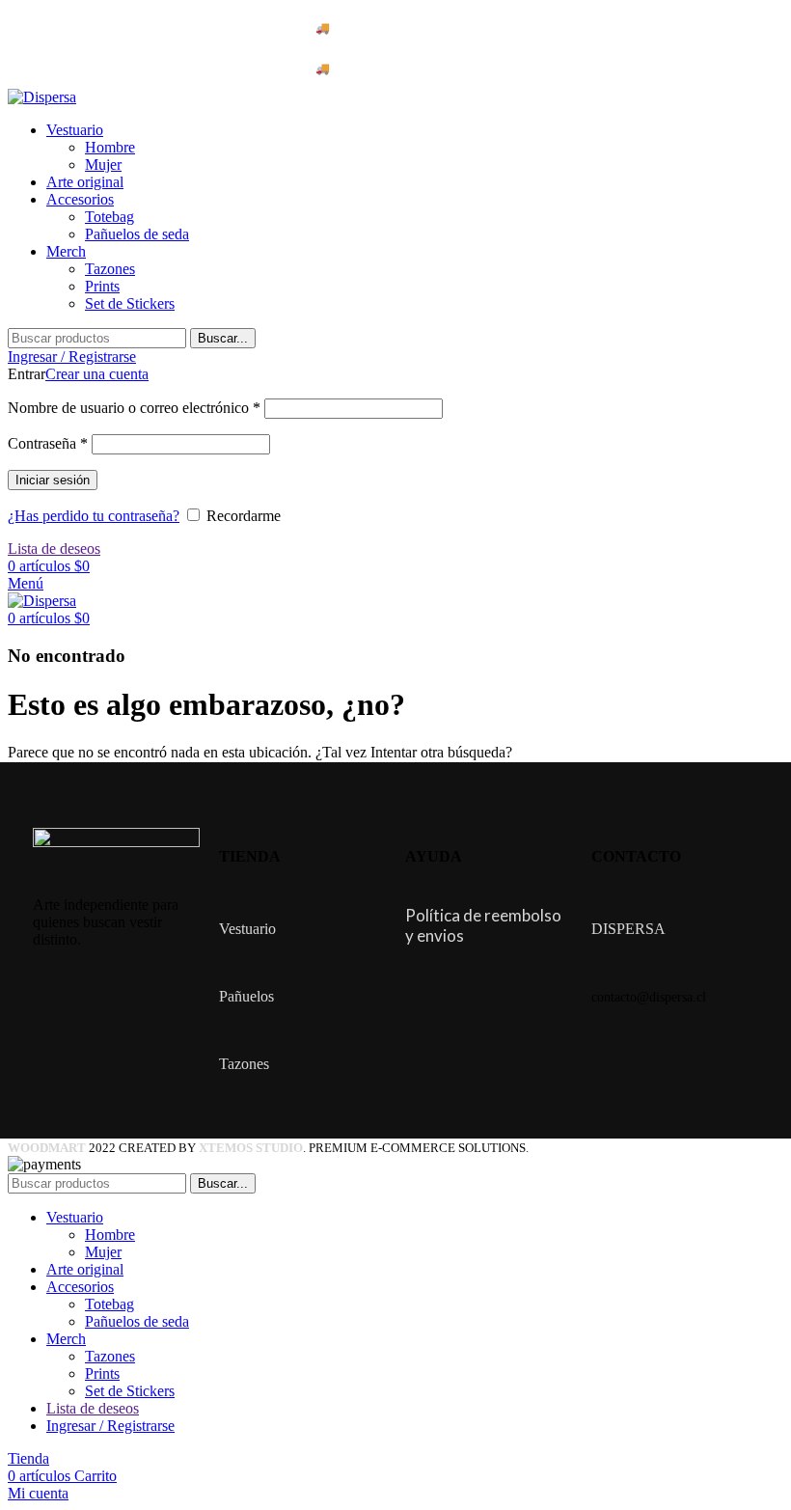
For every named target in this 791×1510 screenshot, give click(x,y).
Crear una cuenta (97, 374)
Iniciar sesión (52, 480)
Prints (102, 286)
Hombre (110, 147)
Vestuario (247, 928)
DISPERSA (628, 928)
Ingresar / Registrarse (110, 1425)
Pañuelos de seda (137, 234)
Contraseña (48, 443)
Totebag (109, 216)
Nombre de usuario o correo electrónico (134, 407)
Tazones (110, 269)
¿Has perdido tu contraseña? (93, 516)
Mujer (103, 164)
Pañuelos (246, 996)
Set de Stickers (130, 303)
